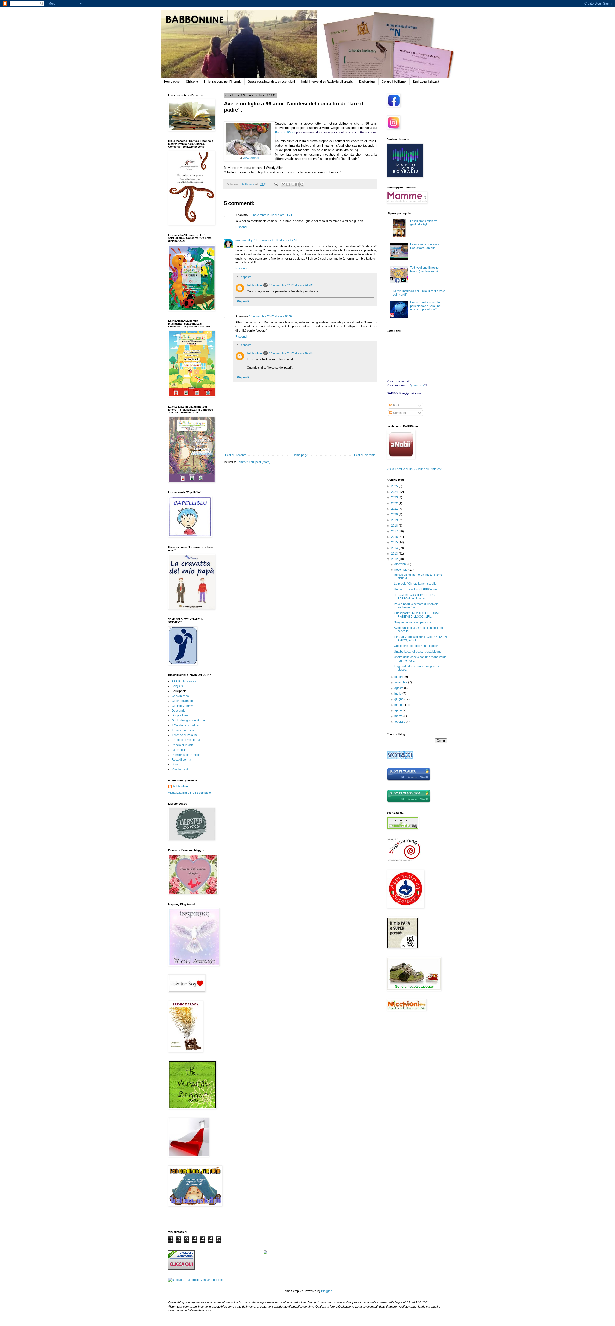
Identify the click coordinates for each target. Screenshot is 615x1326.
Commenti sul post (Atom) (253, 462)
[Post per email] (275, 184)
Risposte (245, 277)
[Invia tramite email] (283, 184)
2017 (395, 531)
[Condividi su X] (292, 184)
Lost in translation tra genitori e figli (423, 222)
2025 (395, 486)
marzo (398, 716)
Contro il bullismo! (394, 81)
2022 (395, 503)
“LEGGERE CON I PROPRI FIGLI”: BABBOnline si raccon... (416, 596)
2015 (395, 542)
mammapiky (243, 240)
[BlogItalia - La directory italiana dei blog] (196, 1280)
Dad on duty (367, 81)
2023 (395, 497)
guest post (417, 385)
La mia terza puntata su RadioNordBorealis (425, 246)
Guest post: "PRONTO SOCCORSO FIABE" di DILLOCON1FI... (417, 615)
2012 (395, 559)
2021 (395, 508)
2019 (395, 520)
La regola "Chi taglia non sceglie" (415, 583)
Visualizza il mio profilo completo (189, 792)
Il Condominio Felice (185, 725)
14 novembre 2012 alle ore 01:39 (271, 316)
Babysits (177, 686)
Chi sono (192, 81)
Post (395, 405)
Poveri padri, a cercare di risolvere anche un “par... (416, 605)
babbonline (254, 285)
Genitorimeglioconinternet (189, 720)
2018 (395, 525)
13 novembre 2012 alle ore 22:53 (275, 240)
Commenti (399, 413)
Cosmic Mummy (182, 706)
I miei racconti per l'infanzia (222, 81)
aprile (398, 710)
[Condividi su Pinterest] (301, 184)
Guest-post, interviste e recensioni (271, 81)
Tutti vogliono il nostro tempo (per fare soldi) (424, 269)
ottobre (399, 676)
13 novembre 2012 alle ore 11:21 (270, 215)
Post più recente (235, 455)
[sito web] (409, 780)
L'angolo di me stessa (186, 740)
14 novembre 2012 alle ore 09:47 (291, 285)
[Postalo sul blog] (288, 184)
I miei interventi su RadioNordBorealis (327, 81)
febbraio (400, 721)
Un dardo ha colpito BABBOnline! (415, 589)
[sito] (400, 758)
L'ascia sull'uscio (183, 745)
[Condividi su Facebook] (297, 184)
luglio (398, 693)
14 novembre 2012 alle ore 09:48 (291, 353)
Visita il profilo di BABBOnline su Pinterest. (414, 469)
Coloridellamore (182, 700)
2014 (395, 548)
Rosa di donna (181, 759)
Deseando (178, 710)
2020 (395, 514)
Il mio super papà (183, 730)
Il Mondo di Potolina (185, 735)
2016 (395, 537)
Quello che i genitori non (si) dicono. (417, 646)
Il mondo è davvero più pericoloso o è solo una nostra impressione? (425, 306)
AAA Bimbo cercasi (184, 681)
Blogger (326, 1291)
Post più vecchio (364, 455)
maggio (399, 705)
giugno (399, 699)
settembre (401, 682)
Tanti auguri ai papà (426, 81)
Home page (172, 81)
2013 (395, 553)
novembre (401, 569)
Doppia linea (180, 715)
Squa (175, 764)
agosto (399, 688)
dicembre (400, 564)
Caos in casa (180, 696)
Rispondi (241, 227)
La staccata (179, 749)
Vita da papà (180, 769)
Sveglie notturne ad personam (413, 622)
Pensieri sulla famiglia (186, 755)
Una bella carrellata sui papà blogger (418, 651)
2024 (395, 492)
